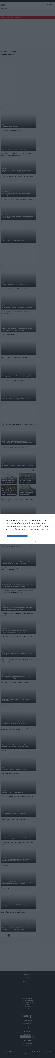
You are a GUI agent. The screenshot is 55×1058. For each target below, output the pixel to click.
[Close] (52, 517)
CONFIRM (17, 535)
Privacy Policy (36, 541)
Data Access (27, 541)
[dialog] (27, 529)
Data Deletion (19, 541)
